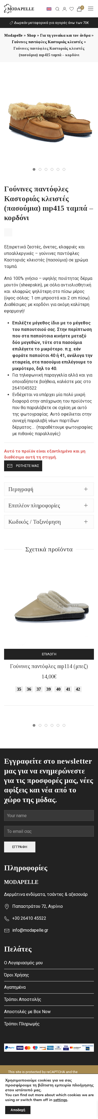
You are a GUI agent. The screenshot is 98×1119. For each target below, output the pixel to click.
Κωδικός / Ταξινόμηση (34, 522)
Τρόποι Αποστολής (22, 999)
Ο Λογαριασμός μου (23, 962)
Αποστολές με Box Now (27, 1011)
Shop (31, 35)
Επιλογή (49, 654)
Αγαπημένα (15, 987)
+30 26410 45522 (29, 918)
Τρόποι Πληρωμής (22, 1023)
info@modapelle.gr (30, 930)
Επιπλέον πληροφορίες (34, 505)
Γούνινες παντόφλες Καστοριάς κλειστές (47, 42)
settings (60, 1100)
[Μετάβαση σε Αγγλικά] (49, 9)
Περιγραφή (20, 489)
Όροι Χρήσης (16, 975)
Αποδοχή (18, 1110)
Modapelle (13, 35)
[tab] (49, 489)
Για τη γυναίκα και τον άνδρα (65, 35)
